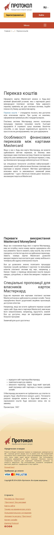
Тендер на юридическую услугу (17, 509)
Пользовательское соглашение (17, 513)
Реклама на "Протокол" (14, 499)
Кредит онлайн (10, 520)
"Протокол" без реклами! (15, 502)
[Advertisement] (27, 61)
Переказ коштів (10, 113)
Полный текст (9, 467)
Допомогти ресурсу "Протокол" (18, 516)
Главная (7, 31)
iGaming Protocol (11, 523)
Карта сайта (9, 506)
